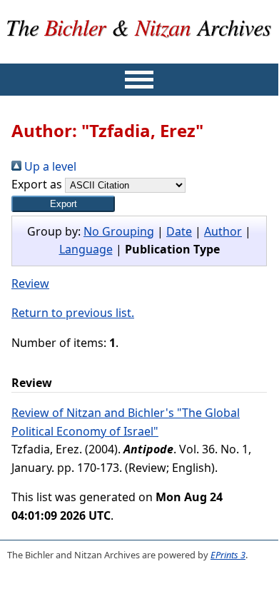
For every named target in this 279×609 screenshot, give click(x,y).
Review (30, 283)
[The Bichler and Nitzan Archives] (139, 54)
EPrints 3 (227, 554)
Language (86, 249)
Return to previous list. (72, 313)
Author (223, 231)
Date (179, 231)
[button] (63, 204)
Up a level (48, 166)
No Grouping (118, 231)
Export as (36, 184)
